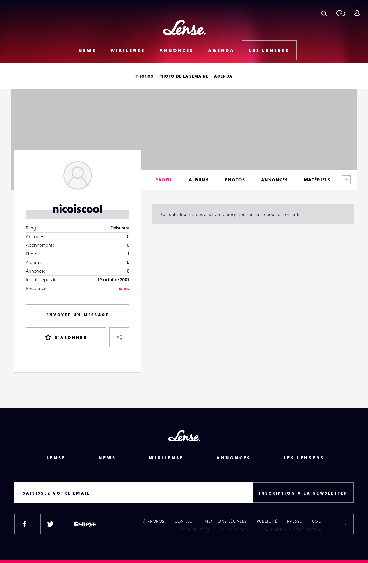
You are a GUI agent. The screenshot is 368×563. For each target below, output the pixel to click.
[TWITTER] (50, 524)
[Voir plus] (346, 180)
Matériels (317, 179)
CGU (316, 521)
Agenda (221, 50)
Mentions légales (225, 521)
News (87, 50)
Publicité (267, 521)
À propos (153, 521)
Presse (294, 521)
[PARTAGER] (119, 337)
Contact (185, 521)
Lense (56, 457)
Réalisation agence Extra (290, 530)
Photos (144, 76)
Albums (199, 179)
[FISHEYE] (84, 524)
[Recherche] (324, 13)
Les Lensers (269, 50)
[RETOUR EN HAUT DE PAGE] (344, 524)
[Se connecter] (357, 13)
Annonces (177, 50)
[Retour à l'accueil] (184, 27)
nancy (123, 288)
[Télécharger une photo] (340, 13)
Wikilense (127, 50)
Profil (164, 179)
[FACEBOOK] (24, 524)
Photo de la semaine (184, 76)
